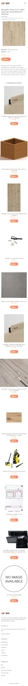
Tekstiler (3, 652)
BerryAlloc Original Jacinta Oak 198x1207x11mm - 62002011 (14, 214)
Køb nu (6, 59)
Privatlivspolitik (4, 673)
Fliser (16, 49)
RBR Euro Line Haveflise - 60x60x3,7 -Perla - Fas (14, 301)
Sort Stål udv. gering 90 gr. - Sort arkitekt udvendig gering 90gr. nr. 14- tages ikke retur (14, 551)
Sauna (2, 650)
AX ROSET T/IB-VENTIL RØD (14, 595)
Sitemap (3, 675)
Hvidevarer (4, 647)
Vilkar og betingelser (6, 670)
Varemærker (4, 655)
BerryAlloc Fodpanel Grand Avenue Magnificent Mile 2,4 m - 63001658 (14, 117)
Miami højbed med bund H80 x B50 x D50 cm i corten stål (14, 169)
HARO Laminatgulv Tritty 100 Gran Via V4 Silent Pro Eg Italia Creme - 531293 (14, 434)
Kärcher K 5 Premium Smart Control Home (14, 471)
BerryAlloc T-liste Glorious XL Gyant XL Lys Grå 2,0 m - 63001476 (14, 389)
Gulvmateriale (11, 49)
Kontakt (3, 667)
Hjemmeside (4, 16)
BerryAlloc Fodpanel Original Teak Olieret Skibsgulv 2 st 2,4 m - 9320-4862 (14, 345)
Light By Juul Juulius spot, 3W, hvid (14, 258)
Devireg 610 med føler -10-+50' (14, 514)
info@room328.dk (5, 634)
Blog (2, 665)
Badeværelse (4, 642)
